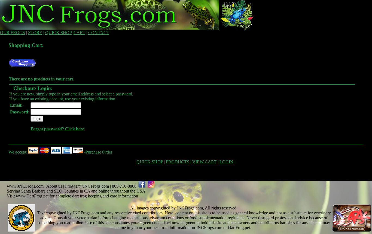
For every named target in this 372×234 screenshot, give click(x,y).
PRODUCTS (177, 162)
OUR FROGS (12, 32)
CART (79, 32)
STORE (35, 32)
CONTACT (98, 32)
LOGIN (226, 162)
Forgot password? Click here (57, 129)
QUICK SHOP (58, 32)
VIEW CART (204, 162)
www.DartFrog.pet (32, 196)
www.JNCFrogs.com (25, 186)
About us (54, 186)
